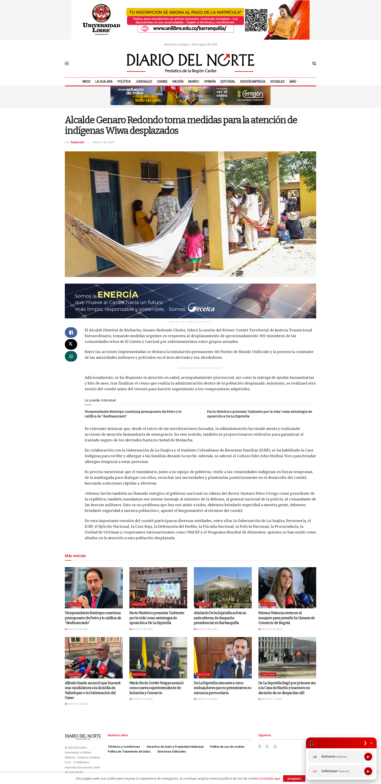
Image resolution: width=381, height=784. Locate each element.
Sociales (277, 81)
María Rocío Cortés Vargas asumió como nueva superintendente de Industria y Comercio (156, 688)
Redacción (77, 142)
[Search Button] (314, 63)
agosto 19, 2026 (142, 698)
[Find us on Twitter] (267, 746)
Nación (177, 81)
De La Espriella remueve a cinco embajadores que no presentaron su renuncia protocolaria (222, 688)
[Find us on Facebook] (259, 746)
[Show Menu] (67, 63)
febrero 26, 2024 (103, 142)
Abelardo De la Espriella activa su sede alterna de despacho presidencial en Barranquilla (220, 618)
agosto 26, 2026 (142, 629)
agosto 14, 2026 (206, 698)
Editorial (227, 81)
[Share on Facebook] (71, 332)
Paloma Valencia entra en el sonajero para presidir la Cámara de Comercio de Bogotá (286, 618)
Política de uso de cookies (227, 747)
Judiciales (144, 81)
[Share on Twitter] (71, 344)
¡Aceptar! (294, 778)
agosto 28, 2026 (77, 629)
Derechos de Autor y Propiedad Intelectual (175, 747)
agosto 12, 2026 (271, 698)
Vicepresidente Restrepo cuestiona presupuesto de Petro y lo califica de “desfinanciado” (93, 618)
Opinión (210, 81)
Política (124, 81)
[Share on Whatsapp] (71, 356)
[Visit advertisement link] (190, 20)
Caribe (162, 81)
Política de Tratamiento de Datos (129, 751)
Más (292, 81)
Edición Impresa (252, 81)
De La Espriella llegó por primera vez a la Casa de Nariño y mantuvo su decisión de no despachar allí (287, 688)
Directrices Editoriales (171, 751)
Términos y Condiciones (124, 747)
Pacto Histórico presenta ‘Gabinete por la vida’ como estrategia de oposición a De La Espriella (156, 618)
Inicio (86, 81)
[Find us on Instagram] (275, 746)
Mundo (193, 81)
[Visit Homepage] (190, 63)
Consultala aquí (269, 778)
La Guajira (104, 81)
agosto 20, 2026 (206, 629)
